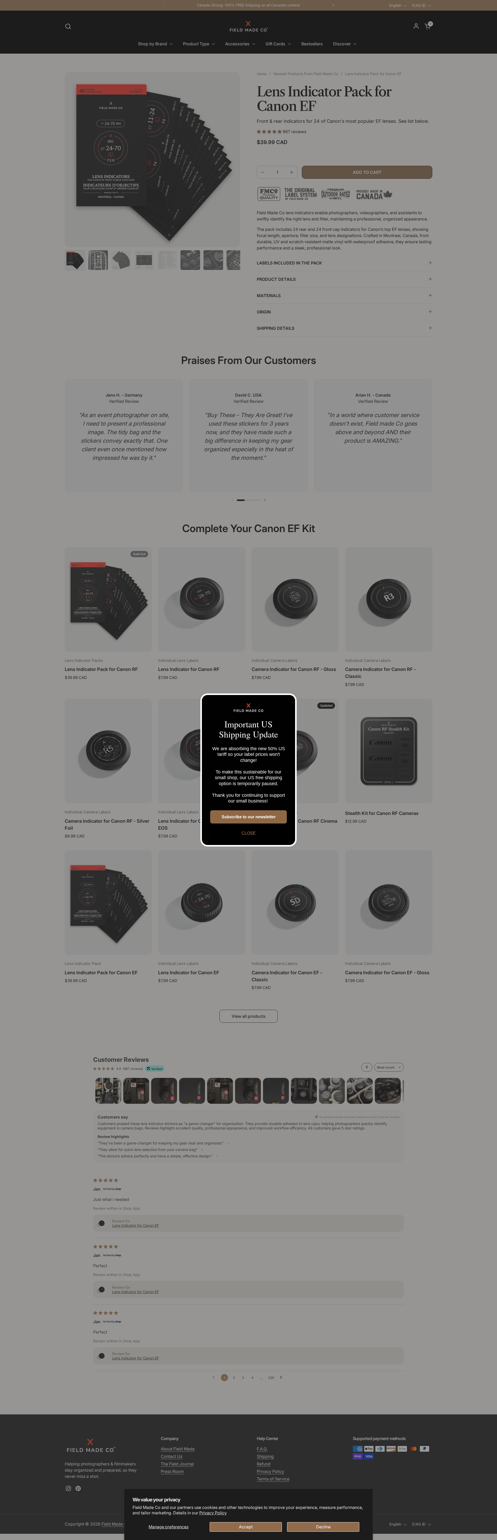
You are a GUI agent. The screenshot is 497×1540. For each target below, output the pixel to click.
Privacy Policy (213, 1512)
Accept (246, 1526)
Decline (323, 1526)
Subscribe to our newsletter (249, 817)
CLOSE (249, 833)
